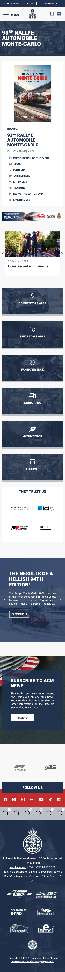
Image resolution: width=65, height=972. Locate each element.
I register (22, 717)
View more (18, 614)
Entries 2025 (22, 176)
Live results (21, 200)
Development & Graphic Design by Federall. (32, 961)
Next (62, 253)
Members (50, 3)
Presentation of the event (31, 158)
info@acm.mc (18, 867)
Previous (3, 253)
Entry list (20, 182)
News (17, 164)
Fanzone (19, 188)
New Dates (6, 3)
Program (19, 170)
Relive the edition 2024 (28, 194)
